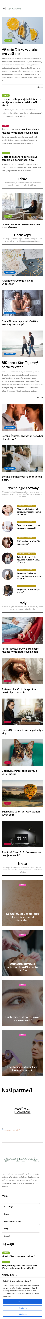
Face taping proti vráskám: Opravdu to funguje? (22, 1068)
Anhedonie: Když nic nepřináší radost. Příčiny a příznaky (28, 559)
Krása (22, 884)
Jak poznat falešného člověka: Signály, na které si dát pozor (29, 576)
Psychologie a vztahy (26, 505)
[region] (22, 1298)
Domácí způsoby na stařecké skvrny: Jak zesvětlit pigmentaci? (22, 917)
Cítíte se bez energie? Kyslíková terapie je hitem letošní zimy (20, 158)
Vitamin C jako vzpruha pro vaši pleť (20, 51)
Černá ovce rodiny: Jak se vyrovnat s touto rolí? (28, 526)
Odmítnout (23, 1314)
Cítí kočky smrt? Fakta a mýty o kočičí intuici (19, 772)
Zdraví (8, 40)
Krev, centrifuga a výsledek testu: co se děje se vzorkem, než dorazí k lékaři (22, 102)
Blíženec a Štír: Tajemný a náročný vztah (21, 365)
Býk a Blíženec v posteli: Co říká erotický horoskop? (20, 323)
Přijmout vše (22, 1302)
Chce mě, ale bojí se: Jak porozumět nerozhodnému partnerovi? (29, 511)
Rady (5, 125)
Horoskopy (10, 272)
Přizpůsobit (22, 1308)
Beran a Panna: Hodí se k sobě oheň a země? (22, 478)
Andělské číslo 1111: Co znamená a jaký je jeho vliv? (22, 854)
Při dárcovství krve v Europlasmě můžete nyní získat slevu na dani (20, 131)
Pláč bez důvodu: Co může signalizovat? (28, 542)
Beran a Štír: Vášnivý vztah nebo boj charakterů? (22, 437)
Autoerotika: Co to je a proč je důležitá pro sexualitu (19, 691)
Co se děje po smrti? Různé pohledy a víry (22, 732)
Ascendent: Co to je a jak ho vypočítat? (17, 282)
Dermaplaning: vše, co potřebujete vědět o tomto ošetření (22, 967)
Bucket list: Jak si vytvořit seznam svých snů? (21, 813)
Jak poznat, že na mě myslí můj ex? (28, 590)
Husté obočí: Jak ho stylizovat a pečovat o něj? (22, 1018)
